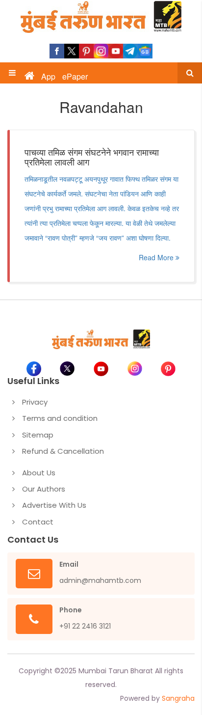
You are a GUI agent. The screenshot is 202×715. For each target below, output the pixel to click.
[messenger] (115, 51)
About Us (38, 473)
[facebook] (57, 51)
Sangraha (178, 698)
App (48, 76)
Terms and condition (60, 418)
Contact (37, 522)
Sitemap (37, 435)
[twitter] (71, 51)
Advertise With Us (54, 505)
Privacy (35, 402)
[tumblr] (130, 51)
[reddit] (145, 51)
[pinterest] (86, 51)
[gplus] (101, 51)
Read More (157, 257)
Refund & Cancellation (63, 451)
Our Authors (43, 489)
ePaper (75, 76)
